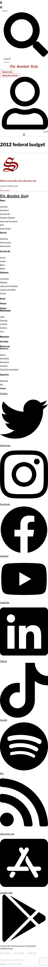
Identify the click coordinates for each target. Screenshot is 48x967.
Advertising (4, 358)
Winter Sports (5, 242)
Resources (5, 346)
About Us (4, 374)
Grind (2, 298)
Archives (4, 341)
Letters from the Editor (9, 286)
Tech (2, 331)
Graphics (3, 328)
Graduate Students (7, 217)
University (4, 206)
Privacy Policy (5, 953)
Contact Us (31, 953)
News (2, 200)
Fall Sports (4, 239)
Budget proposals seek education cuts (18, 181)
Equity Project (5, 228)
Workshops (4, 362)
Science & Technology (9, 221)
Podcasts (3, 320)
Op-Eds (3, 293)
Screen (3, 257)
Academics (4, 210)
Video (2, 317)
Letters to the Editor (8, 290)
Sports (3, 232)
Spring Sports (5, 246)
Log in (45, 131)
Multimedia (5, 310)
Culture (3, 261)
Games (3, 308)
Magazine (4, 336)
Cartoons (3, 324)
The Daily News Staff (9, 186)
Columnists (4, 279)
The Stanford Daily (14, 196)
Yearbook (4, 366)
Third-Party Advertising (9, 369)
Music (2, 265)
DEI (1, 384)
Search (5, 11)
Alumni (3, 355)
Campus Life (5, 214)
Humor (3, 303)
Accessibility (19, 953)
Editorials (3, 282)
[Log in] (25, 129)
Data (2, 225)
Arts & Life (5, 251)
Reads (2, 268)
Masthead (4, 381)
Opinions (4, 272)
